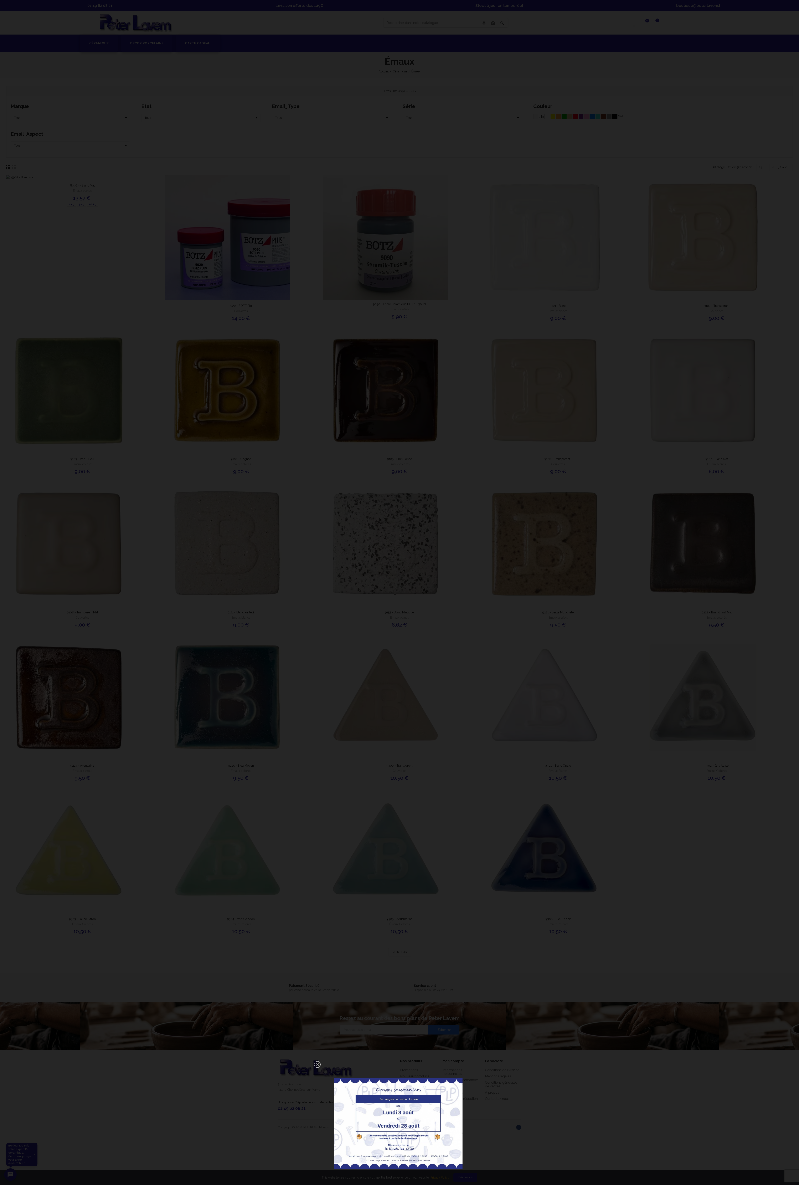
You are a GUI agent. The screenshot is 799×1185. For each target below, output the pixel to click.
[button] (317, 1064)
